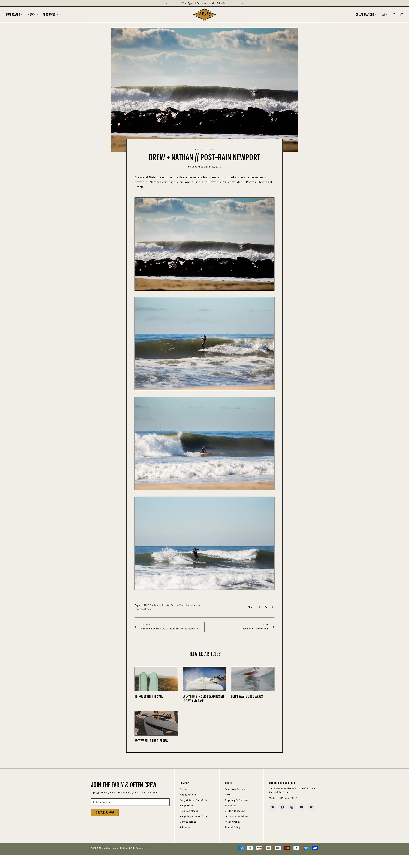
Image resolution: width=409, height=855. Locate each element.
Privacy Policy (232, 821)
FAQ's (227, 794)
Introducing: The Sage (149, 697)
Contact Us (186, 789)
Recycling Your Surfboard (194, 816)
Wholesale (230, 805)
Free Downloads (189, 810)
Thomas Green (143, 608)
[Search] (394, 14)
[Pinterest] (266, 607)
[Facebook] (260, 607)
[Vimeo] (311, 807)
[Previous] (166, 3)
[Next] (242, 3)
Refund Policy (232, 827)
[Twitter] (272, 607)
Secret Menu (192, 605)
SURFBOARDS (13, 14)
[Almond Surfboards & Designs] (204, 15)
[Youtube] (301, 807)
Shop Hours (186, 805)
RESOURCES (49, 14)
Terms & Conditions (236, 816)
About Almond (188, 794)
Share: (251, 607)
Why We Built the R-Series (151, 741)
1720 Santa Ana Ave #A (157, 605)
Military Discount (234, 810)
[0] (402, 14)
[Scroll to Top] (402, 837)
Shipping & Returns (236, 800)
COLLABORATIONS (365, 14)
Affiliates (185, 827)
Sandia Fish (177, 605)
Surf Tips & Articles (204, 149)
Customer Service (234, 789)
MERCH (31, 14)
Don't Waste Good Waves (247, 697)
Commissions (188, 821)
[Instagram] (292, 807)
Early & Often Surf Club (193, 800)
